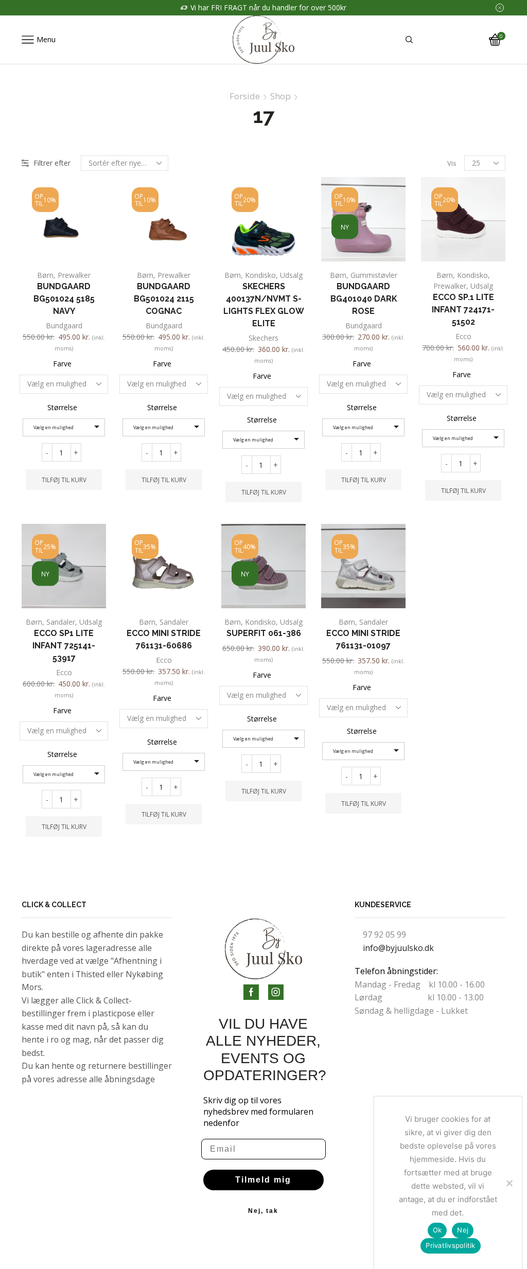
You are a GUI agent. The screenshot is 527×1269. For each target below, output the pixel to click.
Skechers (263, 338)
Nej (462, 1230)
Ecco (463, 336)
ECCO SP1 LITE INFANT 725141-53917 (63, 645)
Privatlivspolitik (450, 1245)
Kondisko (260, 275)
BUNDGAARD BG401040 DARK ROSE (363, 298)
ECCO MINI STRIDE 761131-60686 (164, 639)
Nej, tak (263, 1210)
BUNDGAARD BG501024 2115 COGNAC (164, 298)
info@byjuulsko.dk (398, 948)
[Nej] (509, 1183)
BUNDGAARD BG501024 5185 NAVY (64, 298)
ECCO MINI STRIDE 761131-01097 (363, 639)
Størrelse (62, 407)
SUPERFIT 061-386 (263, 633)
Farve (62, 363)
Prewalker (74, 275)
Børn (45, 275)
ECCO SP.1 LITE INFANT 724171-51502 (463, 309)
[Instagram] (276, 992)
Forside (245, 96)
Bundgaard (64, 325)
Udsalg (291, 275)
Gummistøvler (373, 275)
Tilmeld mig (263, 1179)
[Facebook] (251, 992)
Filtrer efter (52, 163)
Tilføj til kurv (64, 479)
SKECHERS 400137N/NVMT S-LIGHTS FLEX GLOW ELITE (263, 304)
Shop (280, 96)
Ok (437, 1230)
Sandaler (60, 622)
